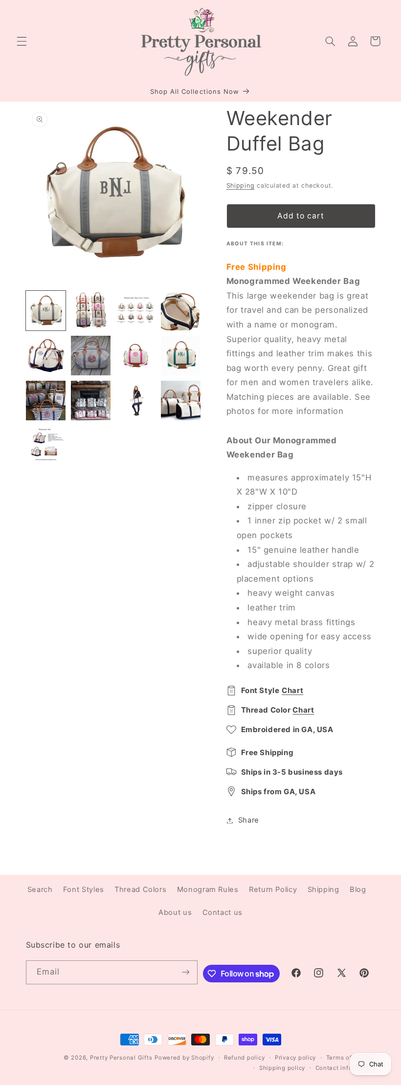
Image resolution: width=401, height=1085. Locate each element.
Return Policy (273, 889)
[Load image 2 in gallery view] (91, 311)
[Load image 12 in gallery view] (181, 401)
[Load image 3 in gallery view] (136, 311)
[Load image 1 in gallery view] (46, 311)
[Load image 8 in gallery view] (181, 356)
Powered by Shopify (184, 1057)
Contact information (345, 1067)
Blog (358, 889)
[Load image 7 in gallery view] (136, 356)
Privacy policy (295, 1057)
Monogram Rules (208, 889)
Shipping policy (282, 1067)
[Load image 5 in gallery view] (46, 356)
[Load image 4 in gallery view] (181, 311)
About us (175, 912)
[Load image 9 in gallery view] (46, 401)
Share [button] (248, 820)
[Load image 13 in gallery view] (46, 446)
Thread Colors (140, 889)
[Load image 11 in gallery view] (136, 401)
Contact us (222, 912)
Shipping (240, 185)
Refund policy (244, 1057)
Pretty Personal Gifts (121, 1057)
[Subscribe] (186, 972)
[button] (21, 41)
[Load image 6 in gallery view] (91, 356)
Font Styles (83, 889)
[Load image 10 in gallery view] (91, 401)
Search (40, 889)
